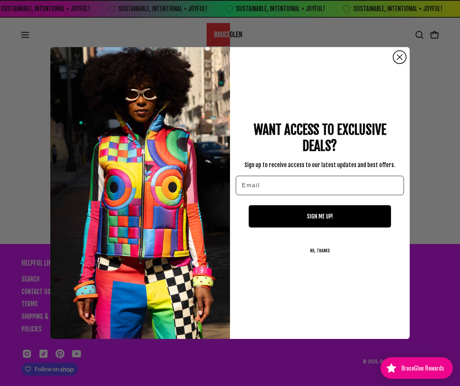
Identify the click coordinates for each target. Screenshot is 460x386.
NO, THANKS (320, 250)
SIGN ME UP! (320, 216)
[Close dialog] (399, 57)
